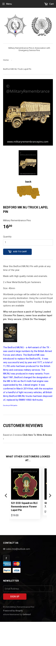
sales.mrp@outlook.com (18, 549)
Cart (51, 3)
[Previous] (6, 495)
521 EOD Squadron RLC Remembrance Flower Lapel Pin (24, 507)
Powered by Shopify (13, 610)
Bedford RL (35, 358)
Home (6, 60)
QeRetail (27, 614)
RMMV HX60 (25, 399)
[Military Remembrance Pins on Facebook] (28, 558)
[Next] (50, 495)
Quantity (7, 236)
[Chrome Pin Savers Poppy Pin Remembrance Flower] (10, 341)
